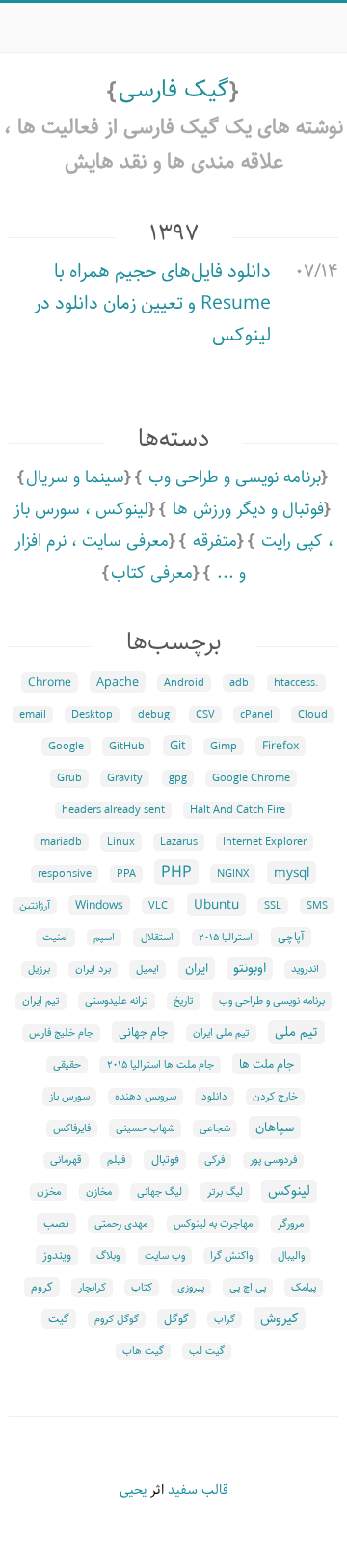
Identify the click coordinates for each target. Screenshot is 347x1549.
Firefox (280, 746)
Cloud (313, 714)
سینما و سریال (75, 477)
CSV (205, 714)
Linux (121, 842)
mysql (291, 872)
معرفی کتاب (152, 572)
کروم (42, 1287)
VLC (158, 905)
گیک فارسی (174, 89)
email (32, 714)
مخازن (99, 1192)
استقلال (157, 937)
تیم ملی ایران (221, 1033)
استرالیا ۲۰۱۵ (226, 937)
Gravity (125, 778)
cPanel (256, 714)
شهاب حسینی (145, 1128)
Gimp (223, 746)
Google (66, 746)
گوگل (176, 1319)
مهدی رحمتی (120, 1224)
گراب (224, 1319)
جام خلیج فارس (61, 1033)
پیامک (303, 1287)
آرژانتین (34, 905)
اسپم (104, 937)
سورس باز (69, 1096)
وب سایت (165, 1255)
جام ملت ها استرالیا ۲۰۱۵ (160, 1064)
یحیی (133, 1490)
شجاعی (215, 1128)
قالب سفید (198, 1490)
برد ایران (93, 969)
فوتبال (165, 1160)
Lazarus (179, 842)
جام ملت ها (266, 1063)
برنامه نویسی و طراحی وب (234, 477)
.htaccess (296, 683)
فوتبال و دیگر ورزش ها (248, 509)
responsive (65, 874)
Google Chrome (251, 778)
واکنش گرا (231, 1255)
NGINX (233, 873)
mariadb (61, 842)
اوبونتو (249, 968)
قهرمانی (66, 1160)
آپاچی (291, 937)
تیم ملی (296, 1032)
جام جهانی (143, 1032)
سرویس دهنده (145, 1096)
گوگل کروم (116, 1319)
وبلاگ (108, 1255)
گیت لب (207, 1351)
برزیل (39, 969)
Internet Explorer (265, 842)
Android (184, 683)
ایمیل (147, 969)
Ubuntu (216, 904)
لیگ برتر (225, 1192)
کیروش (279, 1318)
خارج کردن (275, 1096)
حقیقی (67, 1064)
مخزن (49, 1192)
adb (239, 683)
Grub (69, 778)
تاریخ (184, 1001)
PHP (176, 872)
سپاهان (274, 1127)
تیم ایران (41, 1001)
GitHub (127, 746)
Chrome (49, 682)
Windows (99, 905)
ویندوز (56, 1255)
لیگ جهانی (159, 1192)
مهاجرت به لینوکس (213, 1224)
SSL (272, 905)
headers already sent (113, 810)
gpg (178, 778)
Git (177, 745)
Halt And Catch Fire (237, 810)
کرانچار (92, 1287)
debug (154, 714)
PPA (126, 874)
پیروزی (190, 1287)
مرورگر (291, 1224)
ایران (196, 968)
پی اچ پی (247, 1287)
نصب (56, 1223)
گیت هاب (143, 1351)
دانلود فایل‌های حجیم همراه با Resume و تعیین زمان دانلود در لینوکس (152, 303)
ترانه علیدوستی (116, 1001)
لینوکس (289, 1191)
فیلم (116, 1160)
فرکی (214, 1160)
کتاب (141, 1287)
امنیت (55, 937)
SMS (317, 905)
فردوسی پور (273, 1160)
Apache (117, 682)
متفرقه (215, 541)
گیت (58, 1319)
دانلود (214, 1096)
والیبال (291, 1255)
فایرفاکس (72, 1128)
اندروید (305, 969)
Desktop (92, 714)
